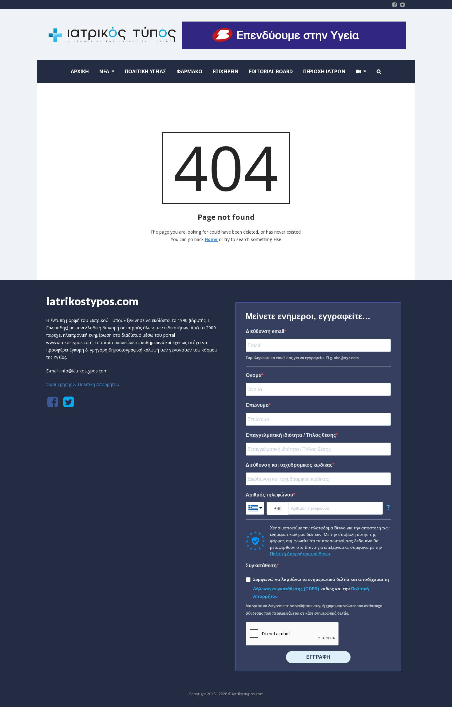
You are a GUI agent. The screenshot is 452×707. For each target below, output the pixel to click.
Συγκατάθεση (261, 565)
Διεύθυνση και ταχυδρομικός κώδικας (289, 465)
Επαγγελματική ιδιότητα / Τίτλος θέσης (291, 435)
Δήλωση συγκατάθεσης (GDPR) (286, 588)
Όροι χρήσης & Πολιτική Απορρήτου (82, 384)
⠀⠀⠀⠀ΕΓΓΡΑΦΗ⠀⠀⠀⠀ (318, 657)
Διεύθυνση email (265, 331)
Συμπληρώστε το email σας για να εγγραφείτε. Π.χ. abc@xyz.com (302, 358)
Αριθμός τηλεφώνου (269, 494)
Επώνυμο (257, 405)
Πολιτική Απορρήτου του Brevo (300, 553)
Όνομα (254, 375)
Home (211, 239)
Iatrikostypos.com (92, 301)
